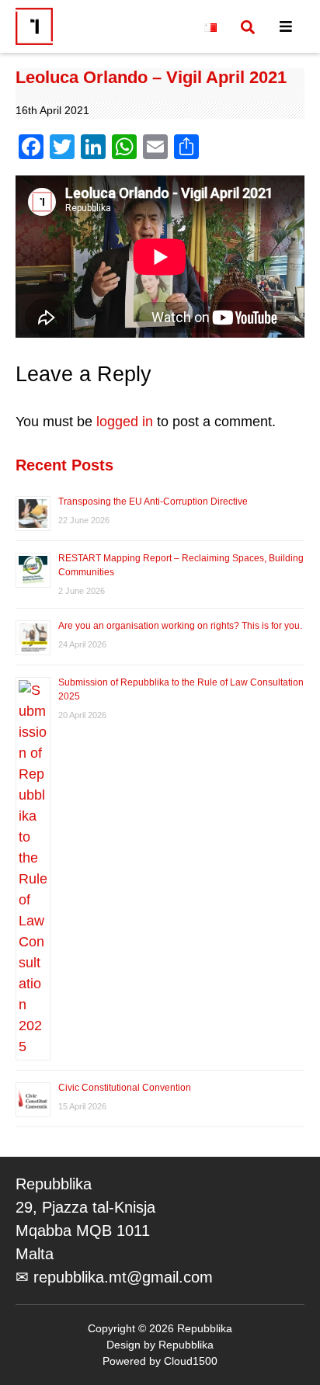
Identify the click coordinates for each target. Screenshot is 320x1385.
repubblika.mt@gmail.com (123, 1277)
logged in (124, 421)
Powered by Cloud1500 (160, 1361)
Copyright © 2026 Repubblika (160, 1328)
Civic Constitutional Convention (125, 1087)
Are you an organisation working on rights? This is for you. (180, 625)
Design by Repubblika (160, 1344)
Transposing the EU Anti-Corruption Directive (153, 501)
